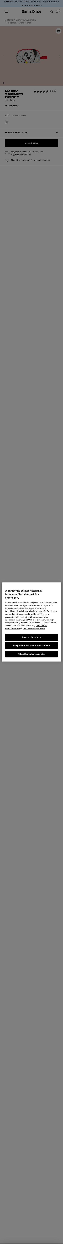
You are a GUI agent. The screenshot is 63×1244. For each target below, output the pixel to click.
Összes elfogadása (31, 637)
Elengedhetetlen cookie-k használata (31, 645)
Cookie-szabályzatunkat (34, 628)
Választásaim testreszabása (31, 654)
